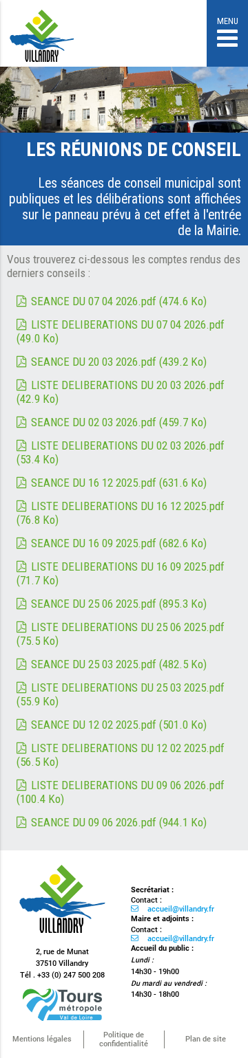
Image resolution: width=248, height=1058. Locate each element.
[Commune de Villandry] (42, 43)
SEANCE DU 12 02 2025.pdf (119, 724)
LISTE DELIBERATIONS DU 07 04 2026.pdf (121, 331)
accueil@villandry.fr (180, 909)
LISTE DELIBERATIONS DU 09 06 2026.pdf (121, 792)
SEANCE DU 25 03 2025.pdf (119, 664)
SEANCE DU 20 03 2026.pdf (119, 361)
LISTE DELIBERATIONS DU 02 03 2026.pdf (121, 452)
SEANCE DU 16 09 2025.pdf (119, 543)
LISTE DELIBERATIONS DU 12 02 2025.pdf (121, 755)
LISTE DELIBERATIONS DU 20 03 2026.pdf (121, 392)
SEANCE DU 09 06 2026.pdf (119, 822)
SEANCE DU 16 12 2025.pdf (119, 482)
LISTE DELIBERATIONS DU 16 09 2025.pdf (121, 573)
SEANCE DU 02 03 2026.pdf (119, 422)
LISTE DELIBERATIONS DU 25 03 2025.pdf (121, 694)
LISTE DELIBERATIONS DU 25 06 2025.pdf (121, 634)
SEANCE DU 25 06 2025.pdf (119, 603)
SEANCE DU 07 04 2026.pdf (119, 301)
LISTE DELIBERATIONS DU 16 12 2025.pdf (121, 513)
